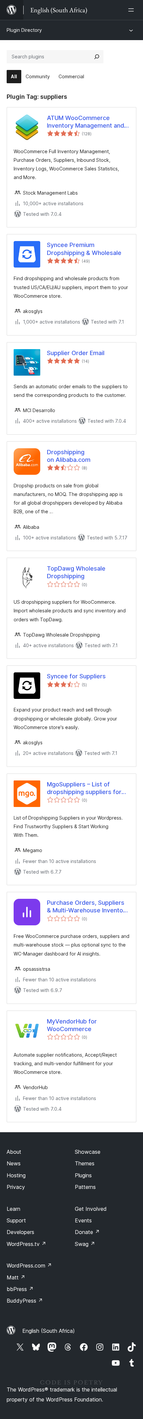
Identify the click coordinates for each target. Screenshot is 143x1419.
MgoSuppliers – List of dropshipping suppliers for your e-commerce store (84, 788)
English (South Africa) (48, 1330)
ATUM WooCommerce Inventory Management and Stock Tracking (85, 122)
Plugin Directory (24, 30)
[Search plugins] (96, 56)
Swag (85, 1244)
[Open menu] (132, 10)
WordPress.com (29, 1265)
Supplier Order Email (75, 352)
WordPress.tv (26, 1244)
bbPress (20, 1289)
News (14, 1163)
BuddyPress (25, 1300)
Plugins (83, 1175)
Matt (16, 1277)
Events (83, 1220)
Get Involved (91, 1208)
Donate (87, 1232)
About (14, 1151)
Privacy (16, 1187)
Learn (13, 1208)
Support (16, 1220)
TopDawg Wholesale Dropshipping (76, 572)
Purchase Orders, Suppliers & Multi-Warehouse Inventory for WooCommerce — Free (88, 906)
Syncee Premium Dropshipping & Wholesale (84, 248)
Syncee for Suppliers (76, 676)
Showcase (87, 1151)
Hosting (16, 1175)
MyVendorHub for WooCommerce (72, 1025)
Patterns (85, 1187)
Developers (20, 1232)
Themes (84, 1163)
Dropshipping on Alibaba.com (68, 456)
